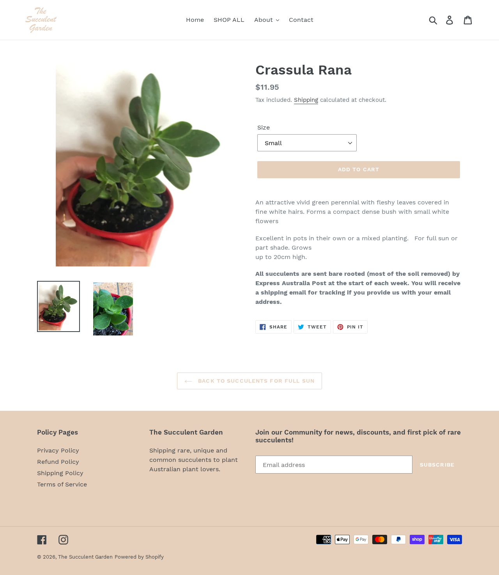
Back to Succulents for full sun (255, 381)
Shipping (306, 99)
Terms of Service (62, 484)
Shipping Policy (60, 473)
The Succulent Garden (85, 557)
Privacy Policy (58, 450)
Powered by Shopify (139, 557)
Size (263, 127)
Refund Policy (58, 461)
